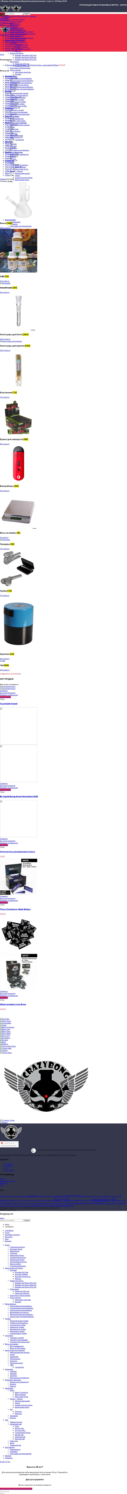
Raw (6, 158)
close (2, 54)
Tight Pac (9, 171)
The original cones (12, 167)
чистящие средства (22, 1206)
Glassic (8, 133)
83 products (4, 292)
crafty (49, 1196)
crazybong (58, 1196)
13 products (4, 281)
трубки (121, 1203)
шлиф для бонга (43, 1206)
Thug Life (8, 169)
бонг (61, 1199)
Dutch (7, 116)
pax (106, 1196)
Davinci (8, 110)
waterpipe (13, 1200)
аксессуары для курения (37, 1200)
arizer (17, 1196)
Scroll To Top (5, 1462)
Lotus (93, 1196)
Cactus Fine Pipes (12, 97)
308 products (5, 228)
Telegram (8, 1166)
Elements (8, 120)
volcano (4, 1200)
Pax (6, 152)
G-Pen (7, 127)
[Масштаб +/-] (8, 1491)
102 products (5, 350)
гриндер (6, 1203)
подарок (78, 1203)
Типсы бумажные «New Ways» (15, 909)
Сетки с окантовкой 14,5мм (47, 65)
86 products (4, 444)
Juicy (7, 141)
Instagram (9, 1164)
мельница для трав (59, 1203)
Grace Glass (9, 135)
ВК (6, 1168)
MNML (7, 146)
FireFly (80, 1196)
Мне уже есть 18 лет (8, 1489)
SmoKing (8, 162)
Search (26, 14)
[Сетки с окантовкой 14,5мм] (20, 65)
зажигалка (16, 1203)
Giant (7, 131)
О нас (2, 1179)
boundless (33, 1196)
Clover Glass (10, 103)
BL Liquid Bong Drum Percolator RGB (19, 796)
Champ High (9, 99)
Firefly (7, 122)
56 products (4, 491)
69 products (4, 670)
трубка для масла (110, 1203)
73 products (4, 397)
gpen (88, 1196)
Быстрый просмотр (7, 693)
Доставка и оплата (7, 1181)
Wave (7, 173)
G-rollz (7, 129)
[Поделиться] (3, 1491)
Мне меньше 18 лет (24, 1489)
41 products (4, 659)
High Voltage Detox (12, 137)
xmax (25, 1200)
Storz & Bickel (10, 165)
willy (20, 1200)
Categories (4, 19)
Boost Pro (9, 89)
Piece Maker (10, 156)
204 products (5, 339)
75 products (4, 595)
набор (70, 1203)
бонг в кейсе (75, 1200)
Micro (7, 143)
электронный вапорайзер (61, 1206)
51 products (4, 549)
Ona (6, 150)
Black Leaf (9, 84)
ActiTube (8, 76)
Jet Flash (8, 139)
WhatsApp (9, 1170)
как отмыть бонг (26, 1203)
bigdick (23, 1196)
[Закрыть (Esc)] (1, 1491)
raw (111, 1196)
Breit (7, 93)
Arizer (7, 80)
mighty (100, 1196)
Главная (3, 179)
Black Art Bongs (11, 82)
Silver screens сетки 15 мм (13, 1004)
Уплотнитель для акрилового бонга (17, 851)
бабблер (49, 1200)
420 (2, 1196)
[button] (4, 845)
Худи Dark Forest (8, 703)
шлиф (33, 1206)
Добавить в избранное (9, 695)
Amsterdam (9, 78)
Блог (2, 1185)
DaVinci (70, 1196)
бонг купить (86, 1200)
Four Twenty (10, 124)
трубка (99, 1203)
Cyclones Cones (11, 108)
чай (2, 1206)
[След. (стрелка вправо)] (3, 1493)
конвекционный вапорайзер (42, 1203)
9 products (4, 537)
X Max (7, 175)
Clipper (8, 101)
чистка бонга (10, 1206)
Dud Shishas (10, 114)
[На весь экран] (6, 1491)
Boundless (9, 91)
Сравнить (4, 691)
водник (119, 1200)
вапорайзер (103, 1200)
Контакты (3, 1183)
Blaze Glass (9, 86)
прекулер (89, 1203)
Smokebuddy (10, 160)
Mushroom (9, 148)
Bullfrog (8, 95)
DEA (6, 112)
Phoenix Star (10, 154)
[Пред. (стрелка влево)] (1, 1493)
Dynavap (8, 118)
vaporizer (118, 1196)
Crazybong (9, 105)
